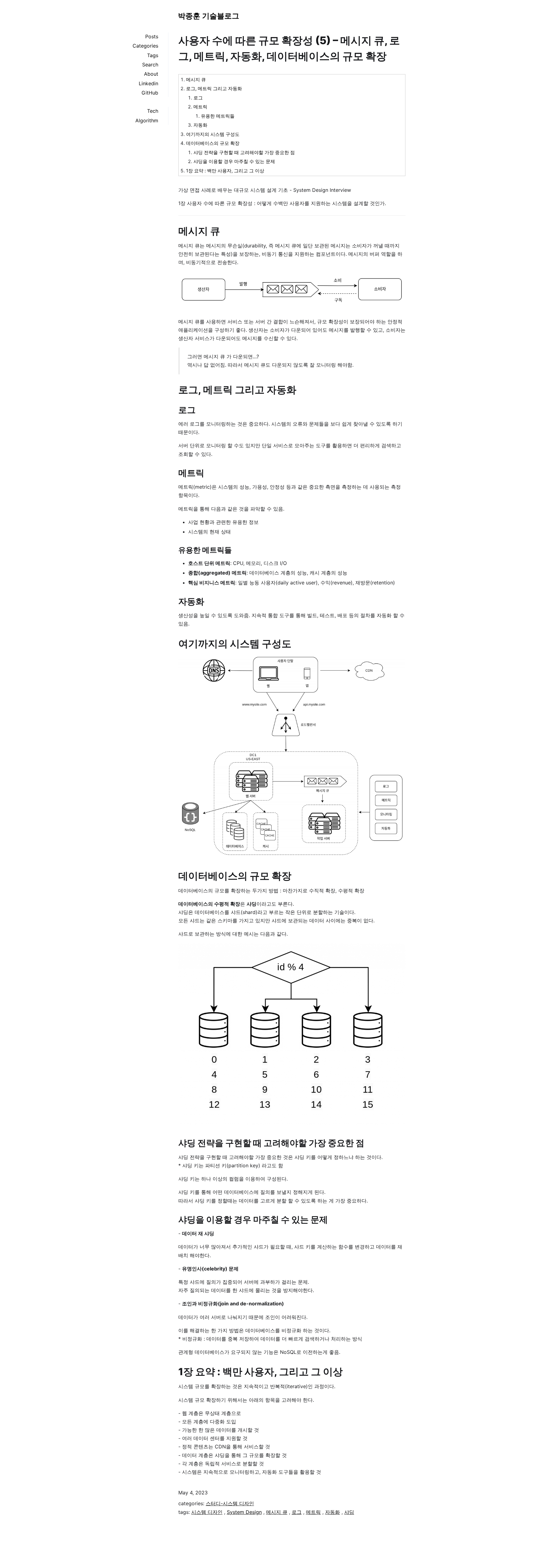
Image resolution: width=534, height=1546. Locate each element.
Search (150, 64)
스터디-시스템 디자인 (230, 1503)
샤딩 (349, 1512)
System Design (244, 1512)
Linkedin (148, 83)
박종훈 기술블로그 (208, 15)
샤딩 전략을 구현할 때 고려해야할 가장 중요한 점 (244, 152)
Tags (152, 55)
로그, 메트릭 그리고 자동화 (214, 88)
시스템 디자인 (206, 1512)
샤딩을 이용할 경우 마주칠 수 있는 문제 (234, 161)
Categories (145, 46)
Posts (151, 36)
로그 (198, 98)
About (151, 74)
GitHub (150, 93)
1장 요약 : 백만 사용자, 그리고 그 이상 (225, 171)
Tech (152, 111)
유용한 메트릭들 (218, 116)
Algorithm (146, 120)
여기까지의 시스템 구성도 (212, 134)
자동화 (200, 125)
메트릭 (200, 107)
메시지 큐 (196, 79)
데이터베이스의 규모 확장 (212, 143)
